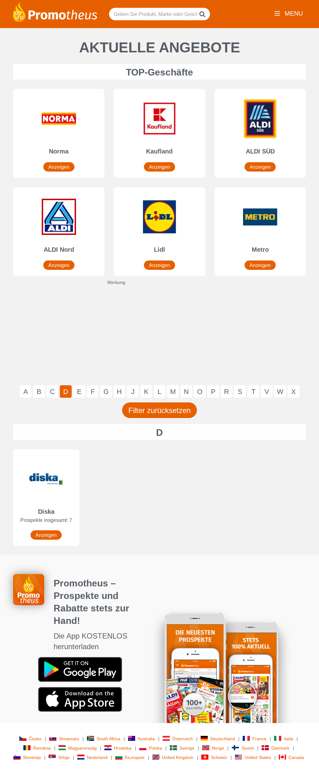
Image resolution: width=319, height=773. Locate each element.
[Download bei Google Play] (80, 669)
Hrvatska (122, 748)
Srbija (63, 757)
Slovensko (69, 738)
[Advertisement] (159, 329)
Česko (35, 738)
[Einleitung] (55, 11)
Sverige (186, 748)
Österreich (182, 738)
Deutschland (222, 738)
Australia (146, 738)
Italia (288, 738)
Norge (218, 748)
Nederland (97, 757)
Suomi (247, 748)
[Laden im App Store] (80, 699)
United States (258, 757)
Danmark (280, 748)
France (259, 738)
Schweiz (219, 757)
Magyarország (82, 748)
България (135, 757)
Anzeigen (58, 167)
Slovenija (32, 757)
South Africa (108, 738)
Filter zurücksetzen (159, 410)
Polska (155, 748)
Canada (296, 757)
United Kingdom (177, 757)
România (42, 748)
